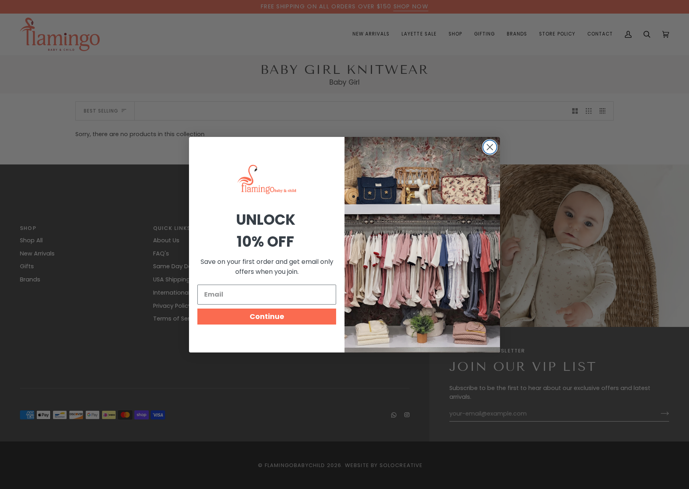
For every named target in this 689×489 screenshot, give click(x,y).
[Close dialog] (490, 147)
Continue (267, 316)
